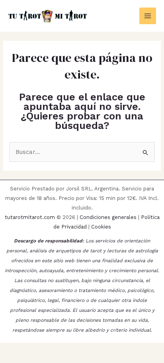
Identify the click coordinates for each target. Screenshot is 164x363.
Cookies (101, 227)
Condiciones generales (108, 217)
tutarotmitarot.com (30, 217)
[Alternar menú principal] (147, 16)
